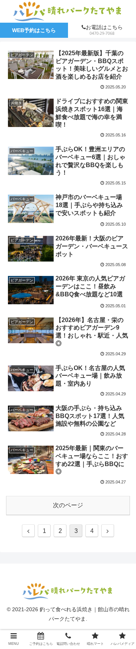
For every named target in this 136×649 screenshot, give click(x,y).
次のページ (68, 505)
